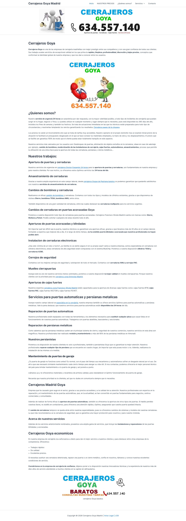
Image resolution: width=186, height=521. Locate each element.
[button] (139, 3)
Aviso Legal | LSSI (111, 516)
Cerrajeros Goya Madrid (44, 3)
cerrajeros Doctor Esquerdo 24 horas (72, 167)
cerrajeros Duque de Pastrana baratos (99, 181)
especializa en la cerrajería (67, 303)
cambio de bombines (54, 195)
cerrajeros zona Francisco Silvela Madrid (60, 288)
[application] (144, 3)
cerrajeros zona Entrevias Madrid (69, 277)
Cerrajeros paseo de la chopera (106, 127)
